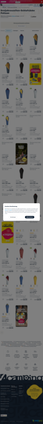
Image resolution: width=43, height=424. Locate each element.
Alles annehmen (29, 217)
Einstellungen (13, 217)
